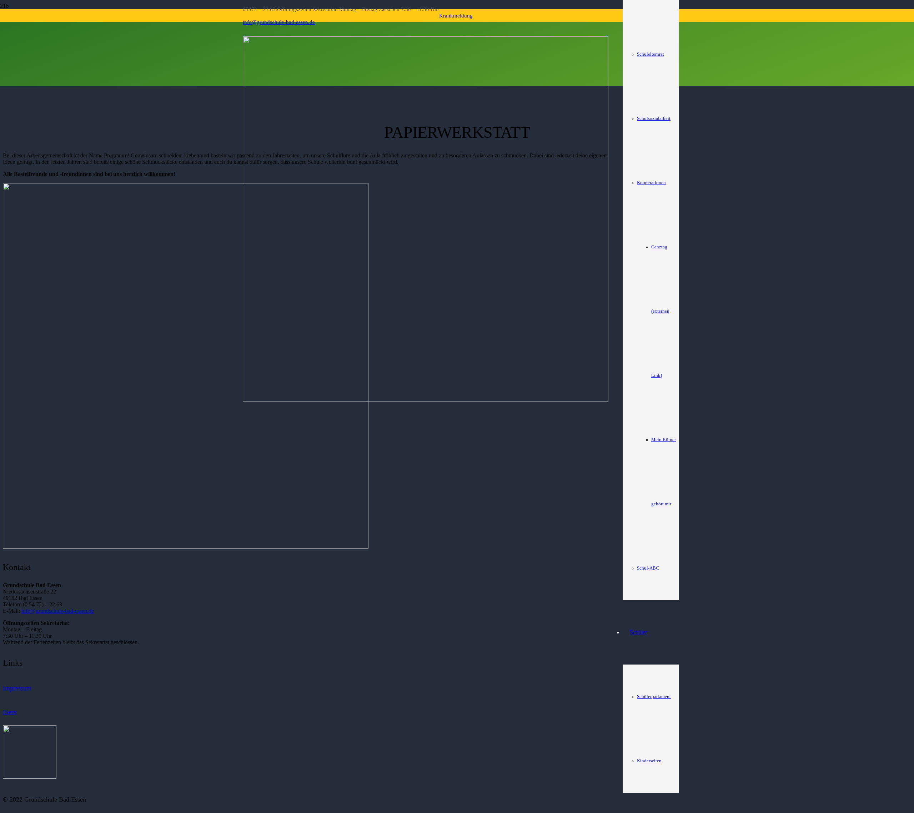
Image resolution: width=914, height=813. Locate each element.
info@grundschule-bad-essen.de (57, 611)
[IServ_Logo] (29, 777)
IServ (10, 712)
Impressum (17, 688)
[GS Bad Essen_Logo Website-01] (425, 400)
